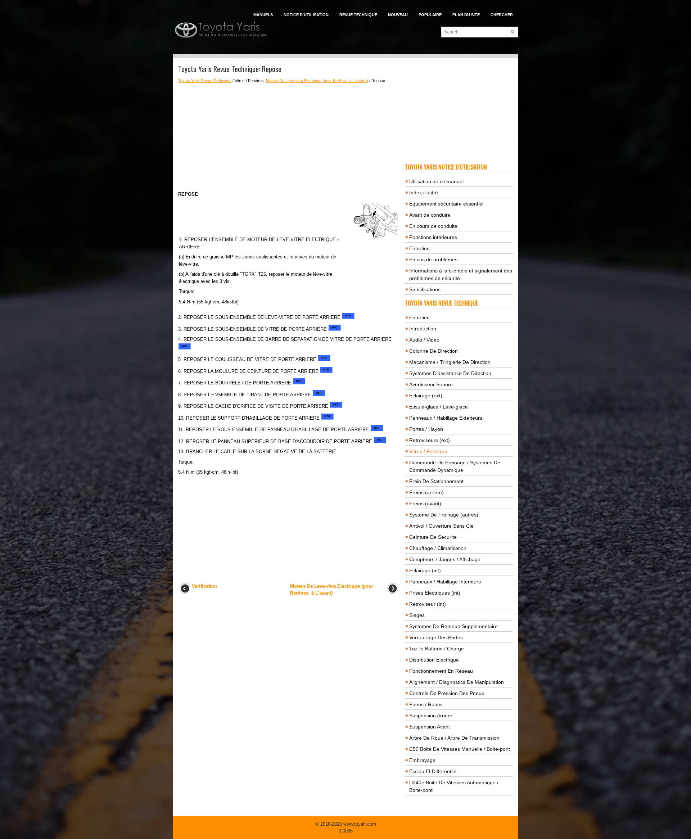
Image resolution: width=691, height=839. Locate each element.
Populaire (430, 15)
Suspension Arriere (430, 715)
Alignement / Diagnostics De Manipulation (456, 682)
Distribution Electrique (434, 660)
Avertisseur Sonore (431, 384)
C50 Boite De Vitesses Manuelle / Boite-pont (459, 749)
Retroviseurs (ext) (429, 440)
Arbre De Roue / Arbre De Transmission (454, 738)
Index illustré (423, 192)
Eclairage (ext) (425, 395)
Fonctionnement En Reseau (441, 671)
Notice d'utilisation (306, 15)
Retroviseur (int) (427, 604)
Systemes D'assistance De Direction (450, 373)
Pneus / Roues (426, 704)
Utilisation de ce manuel (436, 181)
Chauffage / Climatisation (437, 548)
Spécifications (425, 289)
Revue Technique (358, 15)
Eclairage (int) (425, 570)
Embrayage (422, 760)
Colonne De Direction (433, 351)
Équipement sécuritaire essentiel (446, 204)
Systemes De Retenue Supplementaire (453, 626)
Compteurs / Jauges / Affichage (444, 559)
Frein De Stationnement (436, 481)
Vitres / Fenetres (428, 451)
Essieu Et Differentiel (432, 771)
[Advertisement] (288, 137)
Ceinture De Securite (433, 537)
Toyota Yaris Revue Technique (204, 80)
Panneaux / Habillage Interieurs (445, 582)
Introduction (422, 328)
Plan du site (466, 15)
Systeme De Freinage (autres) (443, 515)
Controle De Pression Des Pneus (446, 693)
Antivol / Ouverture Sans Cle (441, 526)
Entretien (419, 248)
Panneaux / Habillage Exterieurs (445, 418)
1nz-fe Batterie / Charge (436, 648)
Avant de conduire (430, 215)
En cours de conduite (433, 226)
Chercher (502, 15)
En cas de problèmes (433, 259)
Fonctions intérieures (433, 237)
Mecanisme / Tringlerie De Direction (450, 362)
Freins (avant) (425, 503)
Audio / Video (424, 340)
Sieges (417, 615)
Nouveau (398, 15)
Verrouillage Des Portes (436, 637)
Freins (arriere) (426, 492)
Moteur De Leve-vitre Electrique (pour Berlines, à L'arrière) (317, 80)
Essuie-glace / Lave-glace (438, 407)
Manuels (263, 15)
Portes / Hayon (426, 429)
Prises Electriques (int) (434, 593)
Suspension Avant (429, 727)
